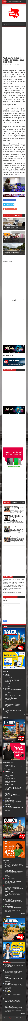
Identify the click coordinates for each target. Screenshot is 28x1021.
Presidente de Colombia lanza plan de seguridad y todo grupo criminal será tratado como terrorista (14, 986)
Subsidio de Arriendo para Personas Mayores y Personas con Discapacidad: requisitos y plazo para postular (13, 1001)
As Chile (7, 970)
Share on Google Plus (11, 208)
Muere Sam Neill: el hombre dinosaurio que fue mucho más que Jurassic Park (13, 583)
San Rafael (7, 683)
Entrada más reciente (8, 299)
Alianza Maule (8, 862)
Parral (19, 64)
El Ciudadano (8, 990)
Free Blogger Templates (17, 1018)
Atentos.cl (7, 885)
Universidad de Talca (10, 778)
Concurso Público (8, 685)
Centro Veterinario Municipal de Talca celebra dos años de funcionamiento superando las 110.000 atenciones (12, 704)
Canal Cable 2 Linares (10, 878)
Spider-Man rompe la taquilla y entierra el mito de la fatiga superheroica (13, 580)
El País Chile (8, 999)
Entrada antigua (21, 299)
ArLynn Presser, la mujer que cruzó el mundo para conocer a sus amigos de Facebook (13, 591)
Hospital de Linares (9, 800)
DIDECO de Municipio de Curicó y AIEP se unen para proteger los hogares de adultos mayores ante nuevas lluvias (14, 697)
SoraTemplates (12, 1017)
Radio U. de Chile (9, 1006)
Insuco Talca (8, 806)
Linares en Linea (9, 870)
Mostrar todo (23, 714)
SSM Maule (7, 771)
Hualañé (6, 709)
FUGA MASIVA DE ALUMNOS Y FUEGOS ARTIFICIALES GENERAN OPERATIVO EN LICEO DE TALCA (14, 865)
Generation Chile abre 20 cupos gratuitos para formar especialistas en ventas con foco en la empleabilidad (13, 881)
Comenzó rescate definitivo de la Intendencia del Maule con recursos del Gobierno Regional (13, 796)
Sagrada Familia (8, 677)
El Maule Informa (9, 906)
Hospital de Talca (9, 784)
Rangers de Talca (9, 765)
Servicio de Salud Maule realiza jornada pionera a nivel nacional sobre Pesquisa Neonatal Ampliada (13, 774)
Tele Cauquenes (8, 899)
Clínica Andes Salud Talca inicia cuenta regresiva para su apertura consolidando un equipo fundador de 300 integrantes (14, 909)
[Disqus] (14, 323)
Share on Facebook (10, 200)
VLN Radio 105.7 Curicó (10, 891)
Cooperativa (7, 964)
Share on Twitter (10, 204)
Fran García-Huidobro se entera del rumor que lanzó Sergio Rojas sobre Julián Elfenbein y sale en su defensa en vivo (13, 972)
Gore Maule (7, 793)
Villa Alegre (7, 688)
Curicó (6, 694)
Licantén (7, 674)
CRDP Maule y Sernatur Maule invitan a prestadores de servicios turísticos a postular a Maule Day (14, 902)
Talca (6, 701)
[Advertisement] (14, 42)
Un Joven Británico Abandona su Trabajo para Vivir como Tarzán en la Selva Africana (13, 586)
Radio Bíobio (8, 983)
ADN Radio (7, 977)
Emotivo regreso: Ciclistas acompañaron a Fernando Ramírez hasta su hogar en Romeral (13, 894)
